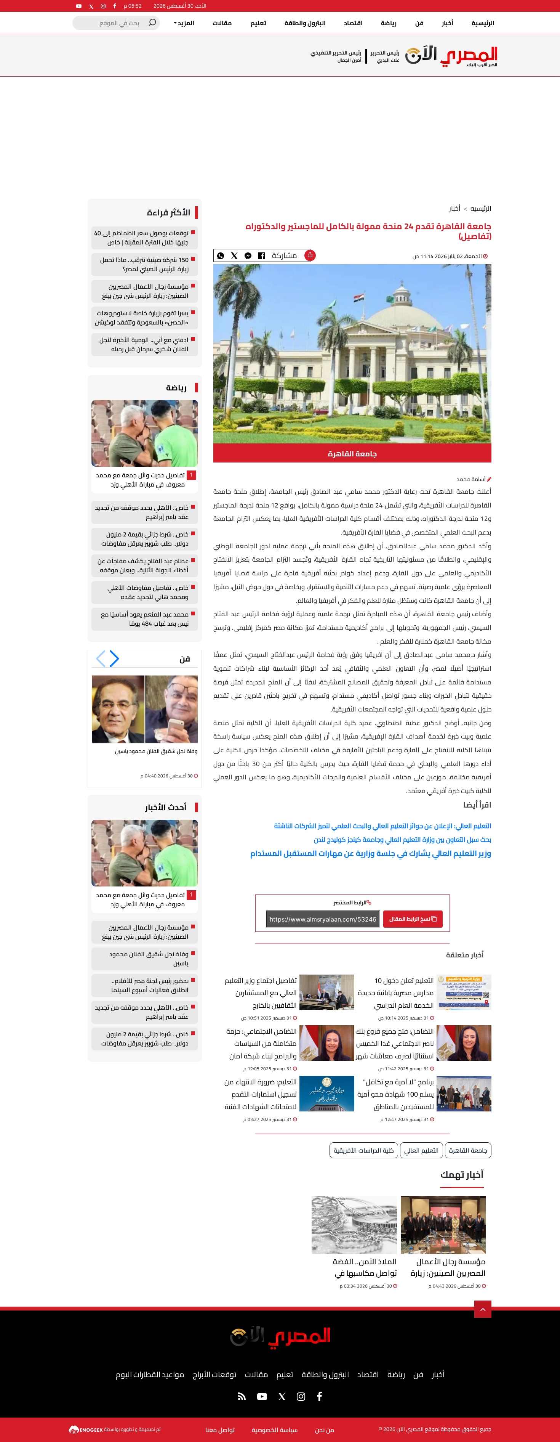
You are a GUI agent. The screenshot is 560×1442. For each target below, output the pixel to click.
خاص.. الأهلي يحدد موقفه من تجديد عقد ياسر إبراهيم (142, 512)
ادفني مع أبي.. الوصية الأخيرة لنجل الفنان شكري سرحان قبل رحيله (144, 344)
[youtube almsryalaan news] (79, 6)
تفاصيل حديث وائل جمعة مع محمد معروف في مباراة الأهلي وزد (140, 480)
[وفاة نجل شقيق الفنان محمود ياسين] (145, 709)
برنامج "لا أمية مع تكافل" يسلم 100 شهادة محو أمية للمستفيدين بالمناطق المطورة (395, 1094)
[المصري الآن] (451, 56)
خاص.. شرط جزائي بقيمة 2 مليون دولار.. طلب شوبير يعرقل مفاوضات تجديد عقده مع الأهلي (145, 539)
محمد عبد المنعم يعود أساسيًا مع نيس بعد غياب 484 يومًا (145, 619)
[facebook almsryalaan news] (114, 6)
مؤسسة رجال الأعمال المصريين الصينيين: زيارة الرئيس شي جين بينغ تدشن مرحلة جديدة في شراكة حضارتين (444, 1267)
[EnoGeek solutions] (86, 1428)
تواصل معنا (220, 1430)
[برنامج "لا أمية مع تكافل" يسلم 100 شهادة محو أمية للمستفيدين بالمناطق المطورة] (464, 1093)
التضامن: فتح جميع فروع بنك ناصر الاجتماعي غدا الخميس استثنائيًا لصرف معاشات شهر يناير (394, 1043)
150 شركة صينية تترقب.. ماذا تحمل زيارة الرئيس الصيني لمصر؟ (144, 264)
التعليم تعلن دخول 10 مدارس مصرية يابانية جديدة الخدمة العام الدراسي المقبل (396, 993)
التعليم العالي (421, 1150)
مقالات (222, 23)
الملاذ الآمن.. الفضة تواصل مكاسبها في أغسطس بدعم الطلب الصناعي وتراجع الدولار (361, 1267)
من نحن (324, 1430)
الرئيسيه (480, 208)
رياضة (389, 23)
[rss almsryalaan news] (242, 1398)
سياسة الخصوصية (275, 1430)
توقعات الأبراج (214, 1374)
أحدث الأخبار (166, 807)
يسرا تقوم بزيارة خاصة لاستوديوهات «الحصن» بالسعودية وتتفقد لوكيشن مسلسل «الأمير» (142, 318)
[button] (114, 658)
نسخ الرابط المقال (410, 919)
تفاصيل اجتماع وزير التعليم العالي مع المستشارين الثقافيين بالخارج (261, 993)
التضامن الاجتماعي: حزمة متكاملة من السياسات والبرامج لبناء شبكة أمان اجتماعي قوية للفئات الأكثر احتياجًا (259, 1043)
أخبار (447, 23)
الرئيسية (483, 23)
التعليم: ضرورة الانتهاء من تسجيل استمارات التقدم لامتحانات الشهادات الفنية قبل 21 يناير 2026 (260, 1094)
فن (419, 23)
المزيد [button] (185, 23)
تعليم (258, 23)
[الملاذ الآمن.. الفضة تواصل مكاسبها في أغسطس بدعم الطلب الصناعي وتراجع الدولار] (354, 1225)
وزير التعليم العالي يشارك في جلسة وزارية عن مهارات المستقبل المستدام (370, 853)
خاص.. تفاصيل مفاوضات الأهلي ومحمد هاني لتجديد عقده (148, 592)
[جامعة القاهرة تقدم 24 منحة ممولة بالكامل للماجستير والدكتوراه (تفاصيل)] (248, 255)
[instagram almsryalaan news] (103, 6)
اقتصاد (353, 23)
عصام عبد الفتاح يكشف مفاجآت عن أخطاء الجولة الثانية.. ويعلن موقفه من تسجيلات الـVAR (143, 565)
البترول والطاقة (305, 23)
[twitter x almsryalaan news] (91, 6)
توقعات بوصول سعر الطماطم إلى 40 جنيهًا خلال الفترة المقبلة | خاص (141, 237)
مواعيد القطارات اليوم (150, 1374)
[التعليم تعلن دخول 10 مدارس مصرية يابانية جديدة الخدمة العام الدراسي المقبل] (464, 992)
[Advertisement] (280, 133)
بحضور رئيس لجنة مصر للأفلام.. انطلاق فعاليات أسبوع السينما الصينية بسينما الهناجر (150, 985)
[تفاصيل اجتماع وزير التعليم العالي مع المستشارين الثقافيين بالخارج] (326, 992)
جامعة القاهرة (468, 1150)
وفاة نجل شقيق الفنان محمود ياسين (156, 751)
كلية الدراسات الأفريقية (364, 1150)
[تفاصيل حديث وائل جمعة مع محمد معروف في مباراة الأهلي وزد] (144, 433)
